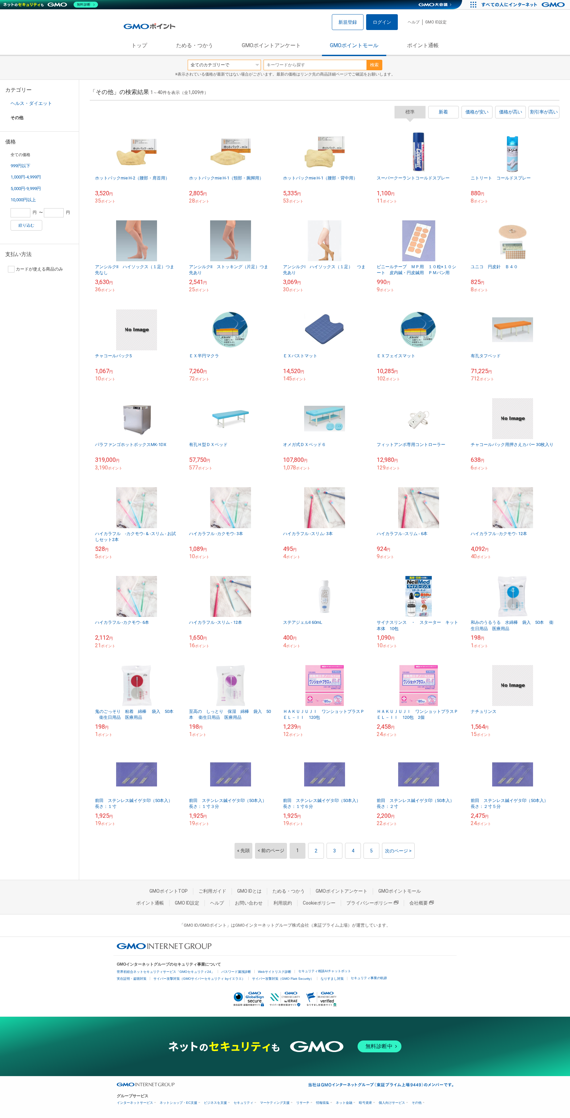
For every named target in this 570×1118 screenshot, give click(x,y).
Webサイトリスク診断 (274, 972)
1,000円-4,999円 (26, 177)
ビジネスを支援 (215, 1102)
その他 (417, 1102)
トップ (139, 45)
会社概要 (418, 903)
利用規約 (282, 903)
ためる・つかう (194, 45)
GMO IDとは (249, 891)
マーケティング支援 (275, 1102)
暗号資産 (365, 1102)
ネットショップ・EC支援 (178, 1102)
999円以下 (20, 165)
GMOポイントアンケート (271, 45)
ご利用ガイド (212, 891)
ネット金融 (344, 1102)
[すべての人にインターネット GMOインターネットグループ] (524, 4)
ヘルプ (414, 22)
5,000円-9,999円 (26, 188)
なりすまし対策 (332, 978)
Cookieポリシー (319, 903)
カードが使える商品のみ (39, 269)
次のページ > (398, 850)
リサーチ (302, 1102)
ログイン (382, 22)
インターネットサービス (135, 1102)
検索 (374, 64)
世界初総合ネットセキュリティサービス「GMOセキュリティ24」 (165, 972)
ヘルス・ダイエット (31, 103)
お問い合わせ (249, 903)
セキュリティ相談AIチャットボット (324, 971)
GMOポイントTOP (168, 891)
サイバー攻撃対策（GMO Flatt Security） (283, 978)
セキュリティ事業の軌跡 (369, 978)
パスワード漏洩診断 (236, 972)
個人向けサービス (392, 1102)
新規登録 (347, 22)
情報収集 (322, 1102)
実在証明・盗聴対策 (131, 978)
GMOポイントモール (354, 45)
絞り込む (26, 225)
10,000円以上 (23, 199)
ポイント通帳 (423, 45)
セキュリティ (243, 1102)
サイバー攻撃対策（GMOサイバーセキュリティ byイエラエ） (199, 978)
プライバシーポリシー (369, 903)
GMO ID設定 (436, 22)
